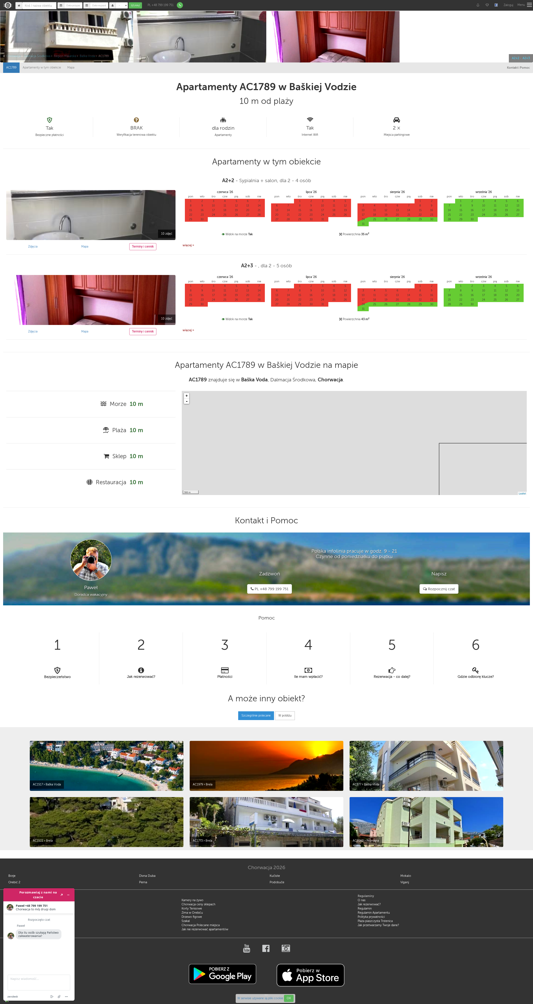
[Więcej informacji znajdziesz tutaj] (39, 944)
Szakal (186, 921)
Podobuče (277, 882)
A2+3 (526, 58)
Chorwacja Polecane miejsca (201, 925)
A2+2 (515, 58)
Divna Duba (147, 876)
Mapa (70, 67)
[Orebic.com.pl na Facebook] (266, 950)
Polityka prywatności (371, 916)
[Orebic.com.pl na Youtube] (247, 950)
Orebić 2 (14, 882)
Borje (11, 876)
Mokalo (405, 876)
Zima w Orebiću (192, 912)
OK (289, 998)
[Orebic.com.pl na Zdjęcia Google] (286, 950)
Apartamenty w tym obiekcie (42, 67)
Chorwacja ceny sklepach (198, 904)
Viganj (404, 882)
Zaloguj (508, 5)
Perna (143, 882)
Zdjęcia (32, 246)
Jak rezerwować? (369, 904)
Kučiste (275, 876)
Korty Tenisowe (192, 908)
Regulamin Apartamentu (374, 912)
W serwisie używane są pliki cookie (260, 998)
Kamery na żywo (192, 900)
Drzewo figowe (192, 916)
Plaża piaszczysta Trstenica (375, 921)
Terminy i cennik (143, 246)
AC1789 (11, 67)
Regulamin (365, 908)
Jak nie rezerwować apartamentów (205, 929)
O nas (361, 900)
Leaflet (522, 493)
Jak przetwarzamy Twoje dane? (378, 925)
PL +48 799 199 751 (161, 5)
